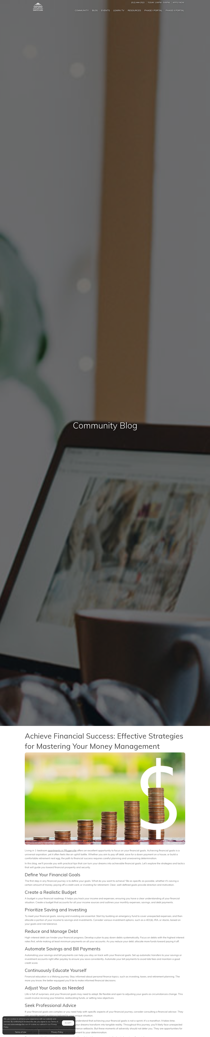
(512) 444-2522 (137, 2)
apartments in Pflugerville (62, 850)
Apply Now (178, 2)
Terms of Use (20, 1032)
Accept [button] (68, 1023)
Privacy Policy (57, 1032)
